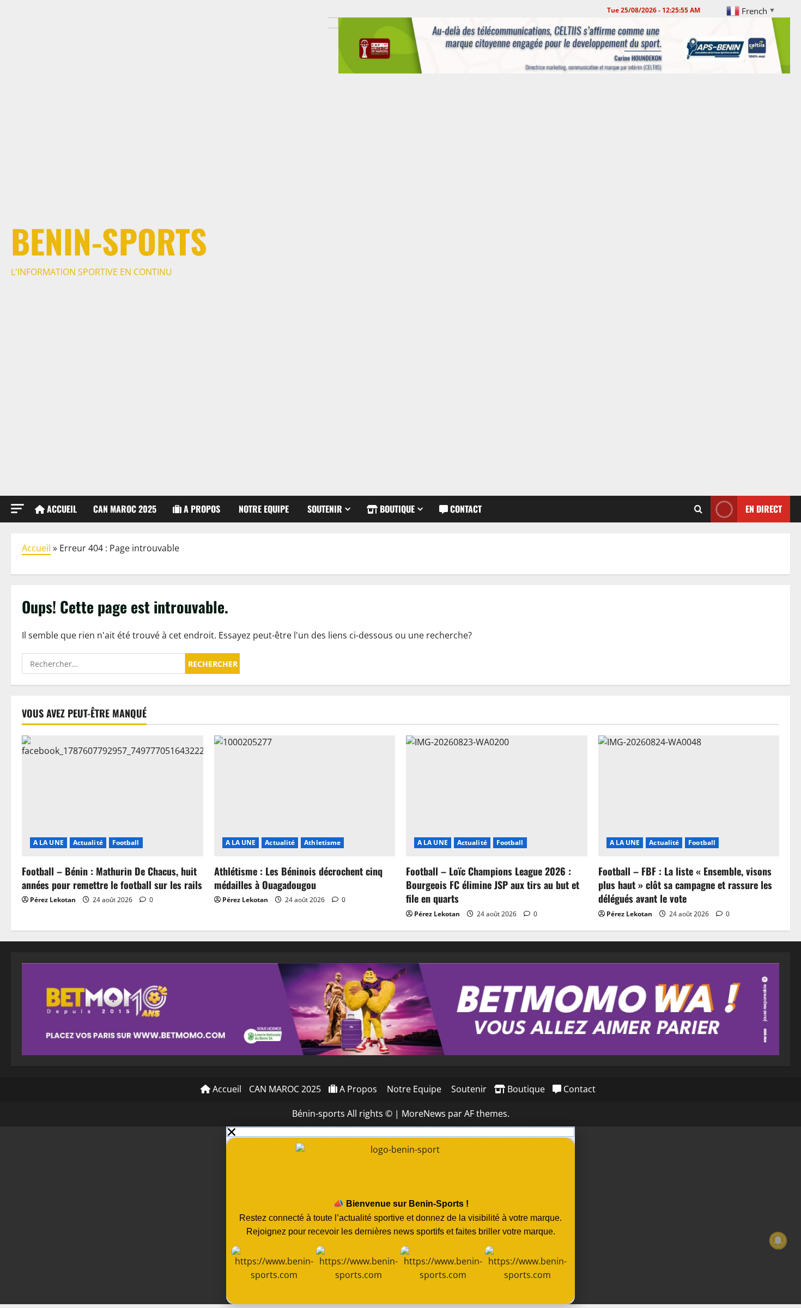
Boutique (396, 508)
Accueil (61, 508)
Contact (465, 508)
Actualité (88, 842)
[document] (400, 1215)
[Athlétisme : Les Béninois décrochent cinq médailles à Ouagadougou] (305, 795)
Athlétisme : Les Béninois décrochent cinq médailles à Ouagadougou (298, 878)
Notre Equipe (262, 508)
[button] (17, 508)
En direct (763, 508)
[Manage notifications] (778, 1240)
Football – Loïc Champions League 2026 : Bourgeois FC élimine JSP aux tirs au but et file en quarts (492, 884)
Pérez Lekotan (53, 899)
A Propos (200, 508)
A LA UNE (48, 842)
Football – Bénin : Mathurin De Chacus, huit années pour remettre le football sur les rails (112, 878)
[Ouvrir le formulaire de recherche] (698, 508)
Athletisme (322, 842)
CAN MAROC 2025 (124, 508)
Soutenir (323, 508)
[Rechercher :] (103, 663)
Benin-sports (109, 240)
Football (125, 842)
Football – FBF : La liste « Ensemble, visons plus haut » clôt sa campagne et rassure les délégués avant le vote (685, 884)
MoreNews (424, 1114)
